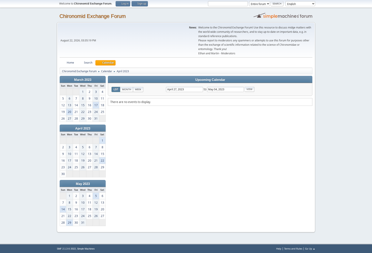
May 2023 (83, 184)
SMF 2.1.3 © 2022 (66, 248)
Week (138, 89)
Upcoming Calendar (210, 79)
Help (278, 248)
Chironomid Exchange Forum (92, 16)
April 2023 (82, 128)
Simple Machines (86, 248)
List (115, 89)
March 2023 (82, 79)
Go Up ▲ (310, 248)
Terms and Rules (293, 248)
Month (126, 89)
